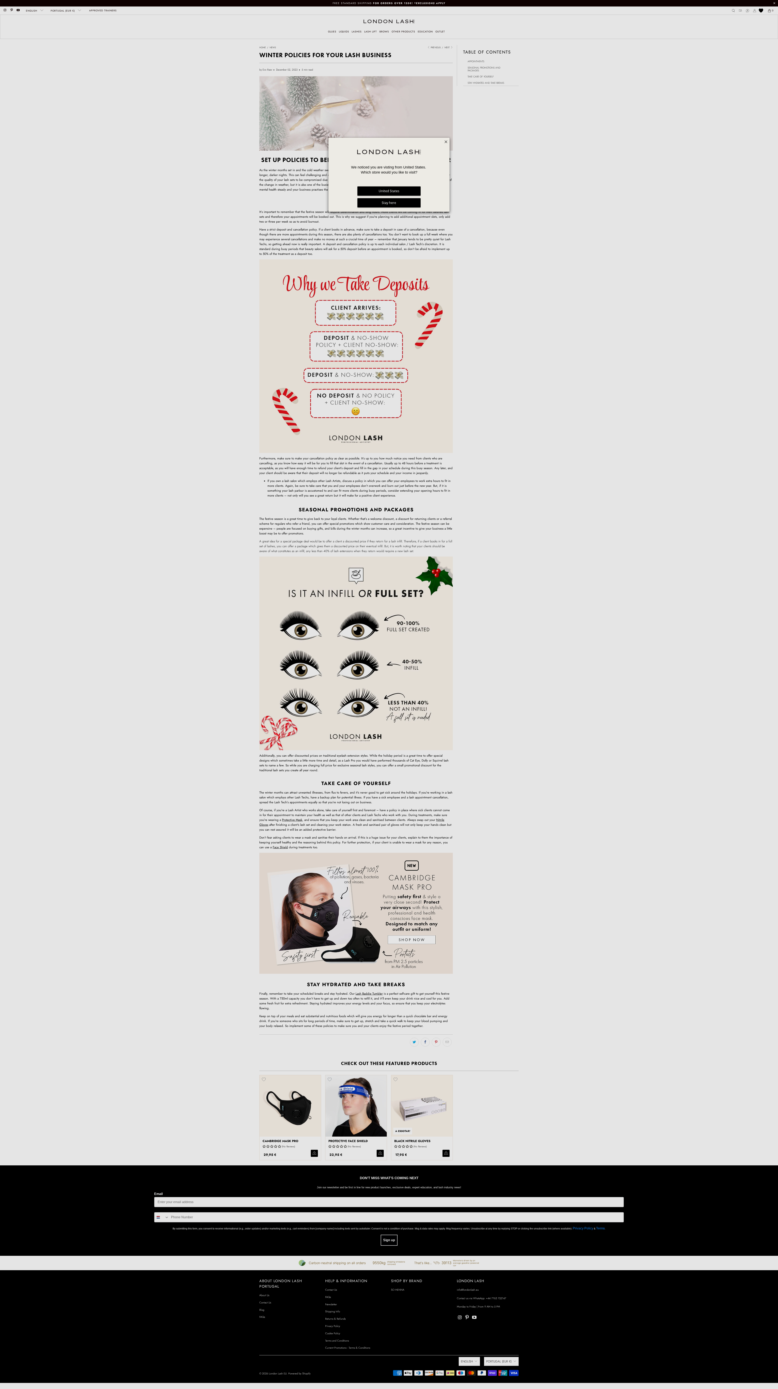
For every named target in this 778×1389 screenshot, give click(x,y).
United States (389, 191)
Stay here (389, 203)
